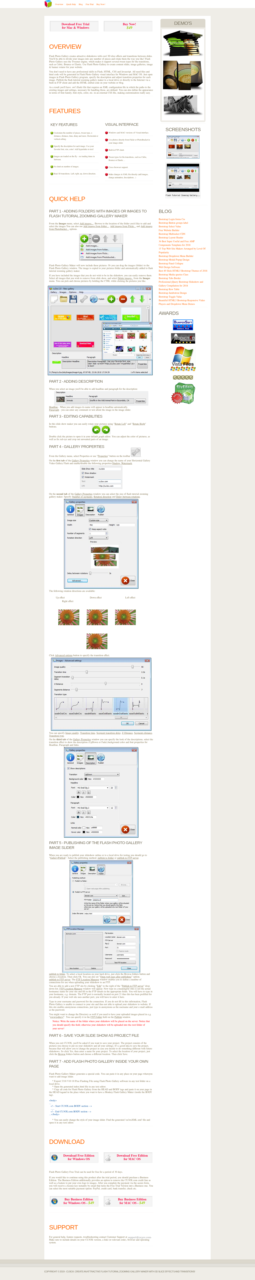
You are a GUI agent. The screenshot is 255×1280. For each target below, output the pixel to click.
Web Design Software (169, 267)
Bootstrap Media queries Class (173, 274)
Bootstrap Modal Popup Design (174, 259)
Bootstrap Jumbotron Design (173, 292)
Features (64, 111)
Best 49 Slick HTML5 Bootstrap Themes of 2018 (183, 270)
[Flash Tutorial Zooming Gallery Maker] (183, 55)
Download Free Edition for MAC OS (132, 1157)
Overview (65, 46)
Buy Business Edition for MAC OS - (132, 1201)
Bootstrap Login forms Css (172, 219)
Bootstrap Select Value (170, 226)
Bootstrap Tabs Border (170, 278)
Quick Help (67, 198)
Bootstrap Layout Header (171, 237)
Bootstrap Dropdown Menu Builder (176, 256)
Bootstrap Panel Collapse (171, 263)
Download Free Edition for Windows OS (78, 1157)
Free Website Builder (169, 230)
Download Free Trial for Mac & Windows (75, 26)
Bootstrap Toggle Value (170, 296)
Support (63, 1227)
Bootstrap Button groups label (173, 222)
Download (66, 1141)
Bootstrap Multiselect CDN (172, 233)
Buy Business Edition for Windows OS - (78, 1201)
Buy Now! (129, 26)
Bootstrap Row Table (169, 289)
